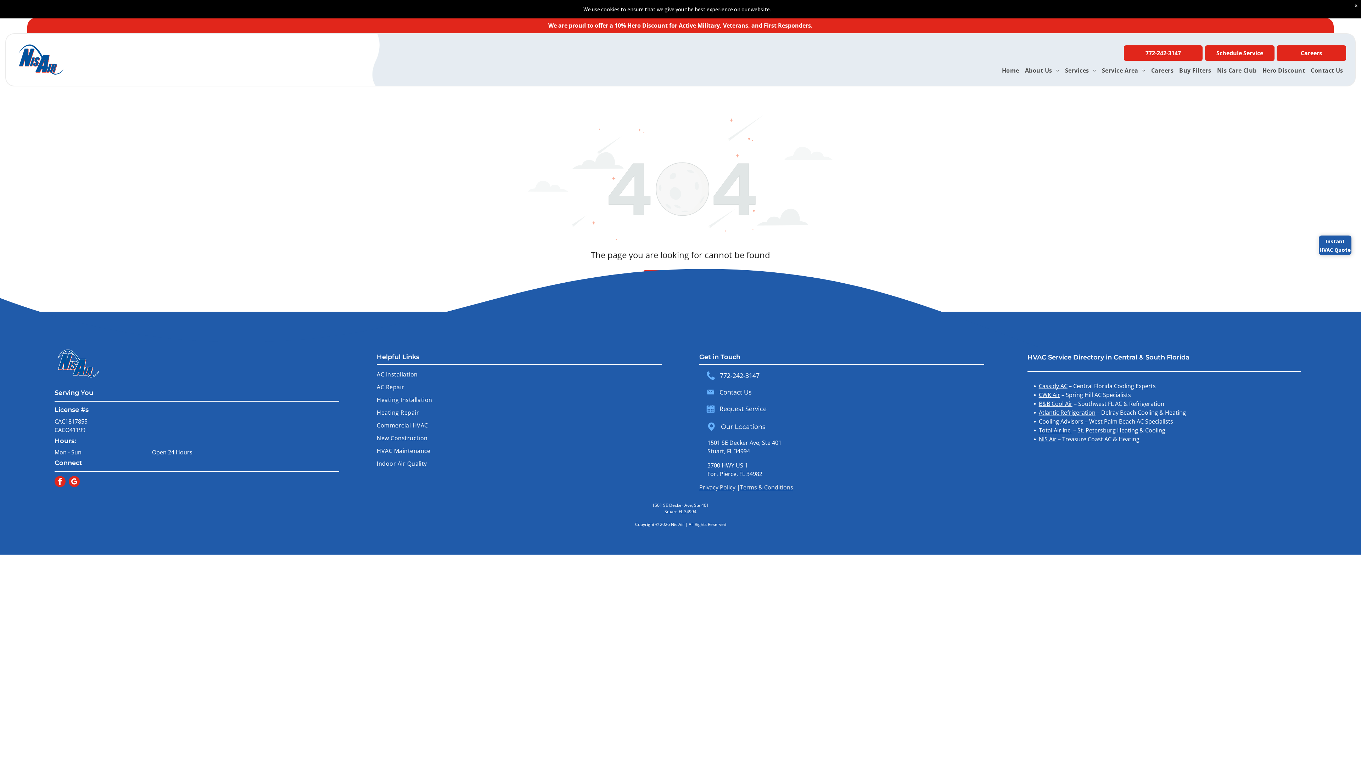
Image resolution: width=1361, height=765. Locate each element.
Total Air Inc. (1055, 430)
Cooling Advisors (1061, 421)
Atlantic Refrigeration (1067, 412)
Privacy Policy (717, 487)
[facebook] (60, 482)
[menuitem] (1010, 70)
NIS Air (1048, 439)
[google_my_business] (74, 482)
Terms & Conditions (766, 487)
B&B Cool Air (1055, 404)
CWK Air (1049, 395)
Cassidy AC (1053, 386)
